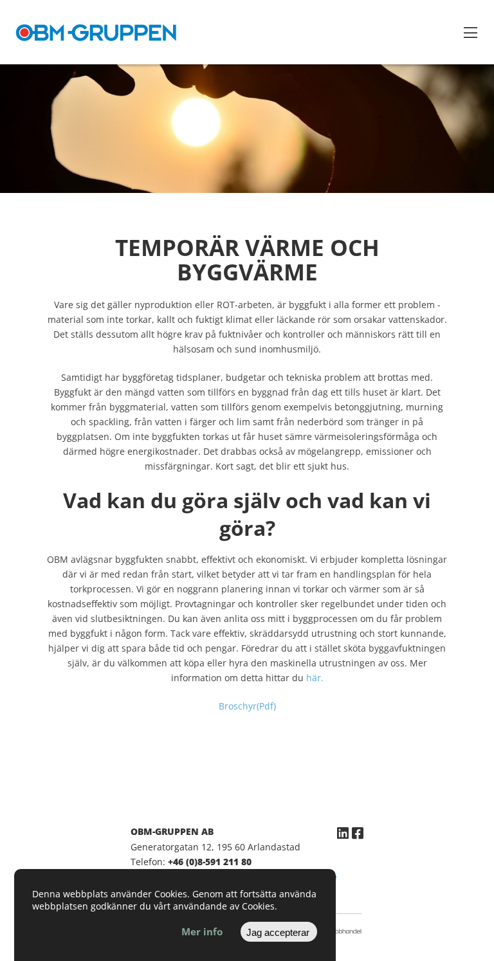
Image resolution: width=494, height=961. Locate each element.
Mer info (202, 931)
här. (315, 678)
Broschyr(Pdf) (247, 706)
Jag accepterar (277, 932)
